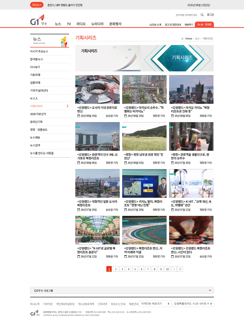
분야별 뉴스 (36, 59)
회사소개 (34, 304)
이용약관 (47, 304)
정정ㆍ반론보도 (38, 130)
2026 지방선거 (38, 114)
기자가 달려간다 (39, 90)
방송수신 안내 (118, 304)
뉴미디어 (97, 23)
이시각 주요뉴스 (39, 51)
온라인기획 (36, 122)
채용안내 (133, 304)
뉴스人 (34, 98)
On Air (200, 24)
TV (69, 23)
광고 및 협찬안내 (173, 24)
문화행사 (115, 23)
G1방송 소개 (155, 24)
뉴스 (58, 23)
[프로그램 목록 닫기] (122, 290)
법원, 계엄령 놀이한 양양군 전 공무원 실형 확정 (71, 5)
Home (188, 38)
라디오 (81, 23)
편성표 (208, 24)
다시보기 (35, 67)
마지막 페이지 (180, 269)
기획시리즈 (36, 106)
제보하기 (189, 24)
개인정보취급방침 (65, 304)
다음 (174, 269)
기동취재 (35, 75)
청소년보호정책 (86, 304)
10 (167, 269)
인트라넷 (102, 304)
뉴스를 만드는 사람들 (42, 153)
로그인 (210, 14)
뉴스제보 (35, 137)
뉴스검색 (35, 145)
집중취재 (35, 83)
